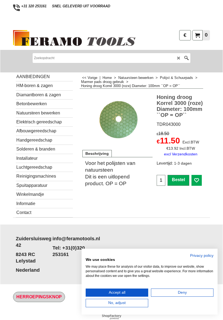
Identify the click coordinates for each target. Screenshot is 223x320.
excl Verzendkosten (180, 154)
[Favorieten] (196, 180)
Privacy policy (201, 256)
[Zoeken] (186, 58)
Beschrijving (97, 153)
